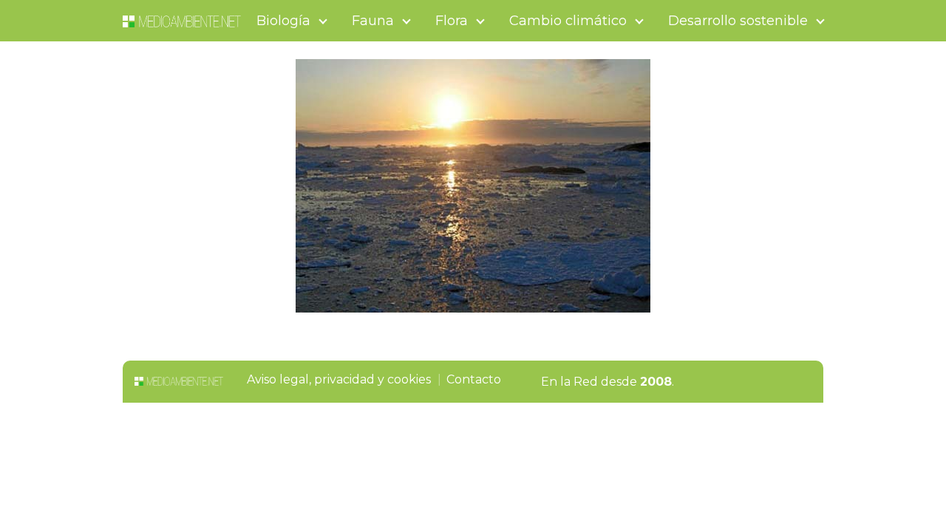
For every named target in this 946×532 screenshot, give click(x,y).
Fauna (373, 21)
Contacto (473, 379)
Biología (283, 21)
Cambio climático (568, 21)
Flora (451, 21)
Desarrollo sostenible (738, 21)
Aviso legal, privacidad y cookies (339, 379)
